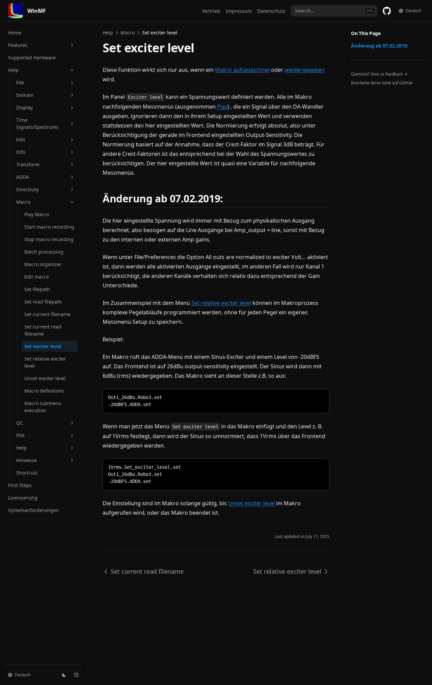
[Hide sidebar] (76, 675)
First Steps (20, 485)
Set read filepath (43, 301)
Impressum (239, 11)
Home (14, 32)
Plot (20, 435)
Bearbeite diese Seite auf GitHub (381, 83)
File (20, 82)
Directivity (27, 189)
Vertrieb (211, 11)
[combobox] (334, 11)
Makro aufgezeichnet (242, 70)
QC (19, 423)
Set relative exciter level (45, 362)
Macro (23, 202)
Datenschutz (271, 11)
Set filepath (37, 289)
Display (24, 107)
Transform (27, 164)
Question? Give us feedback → (379, 74)
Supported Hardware (32, 57)
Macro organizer (43, 264)
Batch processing (43, 252)
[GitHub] (387, 11)
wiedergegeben (305, 70)
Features (18, 45)
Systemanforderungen (33, 510)
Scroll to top (362, 91)
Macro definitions (44, 391)
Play (222, 106)
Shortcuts (27, 472)
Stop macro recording (49, 239)
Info (20, 152)
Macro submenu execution (42, 406)
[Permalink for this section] (229, 198)
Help (13, 70)
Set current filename (47, 314)
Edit (20, 139)
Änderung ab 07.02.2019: (379, 45)
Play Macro (36, 214)
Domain (25, 95)
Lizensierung (22, 497)
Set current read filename (42, 330)
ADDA (22, 177)
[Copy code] (319, 396)
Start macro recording (49, 227)
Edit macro (36, 277)
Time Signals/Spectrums (37, 123)
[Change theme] (64, 675)
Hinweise (26, 460)
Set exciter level (42, 346)
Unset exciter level (45, 378)
